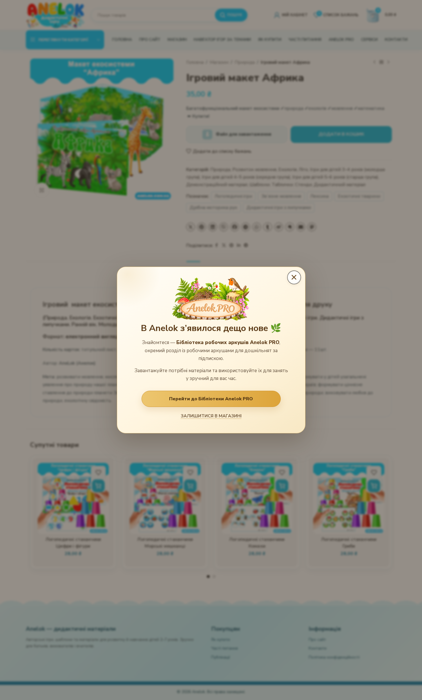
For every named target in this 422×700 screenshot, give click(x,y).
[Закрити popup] (294, 277)
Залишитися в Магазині (211, 416)
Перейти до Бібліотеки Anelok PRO (211, 399)
